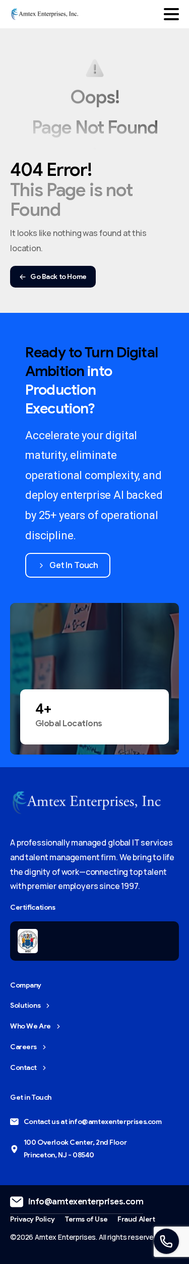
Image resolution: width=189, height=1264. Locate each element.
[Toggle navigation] (171, 14)
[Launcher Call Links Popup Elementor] (166, 1241)
